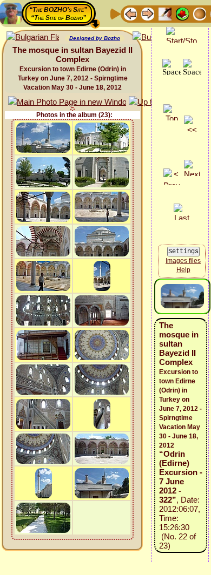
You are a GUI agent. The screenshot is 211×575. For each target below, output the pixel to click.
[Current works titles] (199, 13)
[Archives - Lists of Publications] (165, 13)
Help (183, 270)
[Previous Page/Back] (130, 13)
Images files (183, 261)
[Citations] (182, 13)
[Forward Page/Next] (147, 13)
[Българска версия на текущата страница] (32, 37)
